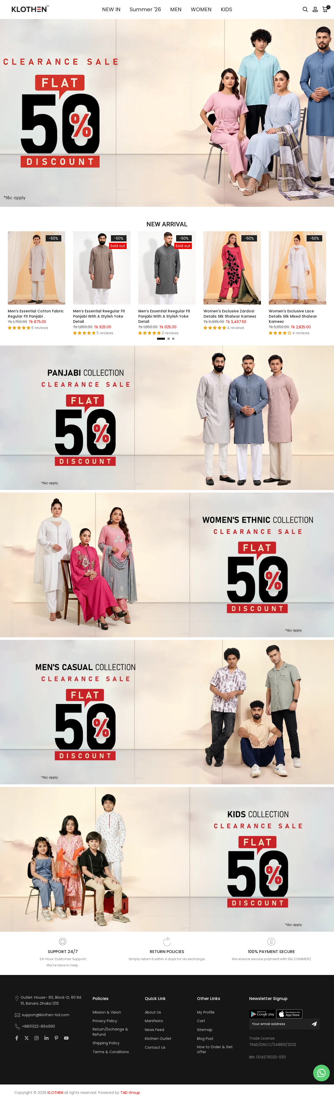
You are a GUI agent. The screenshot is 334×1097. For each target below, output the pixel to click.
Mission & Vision (107, 1012)
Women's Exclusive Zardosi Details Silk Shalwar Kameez (230, 313)
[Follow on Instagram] (36, 1038)
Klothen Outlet (158, 1038)
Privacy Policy (105, 1021)
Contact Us (155, 1047)
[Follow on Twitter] (26, 1038)
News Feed (154, 1029)
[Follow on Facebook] (16, 1038)
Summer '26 (145, 9)
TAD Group (130, 1092)
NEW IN (111, 9)
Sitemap (204, 1029)
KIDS (226, 9)
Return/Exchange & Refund (110, 1032)
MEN (176, 9)
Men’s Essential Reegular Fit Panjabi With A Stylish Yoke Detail (99, 316)
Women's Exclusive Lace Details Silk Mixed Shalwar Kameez (293, 316)
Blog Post (205, 1038)
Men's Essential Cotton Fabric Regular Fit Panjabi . (36, 313)
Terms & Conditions (111, 1052)
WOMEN (201, 9)
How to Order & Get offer (215, 1050)
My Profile (205, 1012)
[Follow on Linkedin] (46, 1038)
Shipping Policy (106, 1043)
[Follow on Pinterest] (56, 1038)
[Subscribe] (314, 1024)
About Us (153, 1012)
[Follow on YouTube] (66, 1038)
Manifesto (154, 1021)
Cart (201, 1021)
